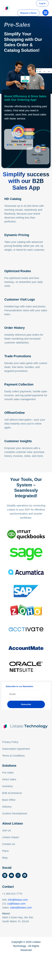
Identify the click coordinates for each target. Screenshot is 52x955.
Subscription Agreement (16, 748)
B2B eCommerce (12, 793)
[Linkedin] (4, 875)
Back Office (8, 799)
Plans (5, 850)
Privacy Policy (10, 742)
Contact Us (8, 844)
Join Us (6, 830)
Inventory (7, 786)
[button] (45, 13)
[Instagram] (18, 875)
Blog (4, 857)
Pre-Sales (8, 772)
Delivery (7, 806)
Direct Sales (9, 779)
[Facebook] (24, 875)
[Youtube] (11, 875)
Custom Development (14, 813)
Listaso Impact (10, 837)
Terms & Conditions (13, 755)
